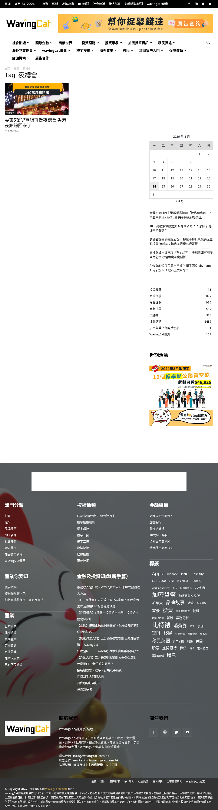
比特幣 (161, 625)
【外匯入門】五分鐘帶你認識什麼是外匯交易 (107, 657)
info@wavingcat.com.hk (91, 756)
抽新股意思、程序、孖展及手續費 (99, 670)
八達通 (200, 587)
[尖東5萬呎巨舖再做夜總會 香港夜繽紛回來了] (37, 99)
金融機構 (19, 58)
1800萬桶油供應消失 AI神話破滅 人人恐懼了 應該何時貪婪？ (180, 228)
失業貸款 (201, 603)
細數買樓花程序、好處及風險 (24, 600)
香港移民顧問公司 (161, 548)
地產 (191, 603)
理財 (55, 4)
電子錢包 (202, 648)
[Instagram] (196, 4)
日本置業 (11, 626)
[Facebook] (189, 4)
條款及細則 (80, 765)
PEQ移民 (196, 580)
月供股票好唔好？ (89, 683)
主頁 (7, 68)
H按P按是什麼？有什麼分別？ (97, 516)
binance (172, 574)
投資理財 (88, 43)
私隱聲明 (65, 765)
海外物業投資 (22, 50)
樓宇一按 (83, 535)
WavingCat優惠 (157, 4)
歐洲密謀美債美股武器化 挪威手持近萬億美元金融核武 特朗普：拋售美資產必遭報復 (181, 241)
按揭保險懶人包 (15, 593)
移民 (126, 50)
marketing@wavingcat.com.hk (96, 760)
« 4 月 (180, 201)
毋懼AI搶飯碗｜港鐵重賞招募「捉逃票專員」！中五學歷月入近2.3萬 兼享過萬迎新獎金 (180, 215)
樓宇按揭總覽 (86, 522)
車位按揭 (83, 561)
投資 (45, 4)
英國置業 (11, 645)
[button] (208, 43)
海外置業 (106, 50)
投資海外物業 (183, 611)
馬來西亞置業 (14, 665)
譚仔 (183, 648)
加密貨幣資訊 (138, 43)
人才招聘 (111, 765)
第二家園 (178, 641)
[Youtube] (210, 4)
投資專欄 (112, 43)
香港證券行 (156, 529)
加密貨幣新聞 (134, 4)
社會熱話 (99, 4)
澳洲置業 (11, 633)
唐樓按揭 (83, 548)
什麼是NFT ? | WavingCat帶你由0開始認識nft (108, 651)
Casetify (198, 574)
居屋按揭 (83, 554)
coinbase (159, 580)
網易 (190, 641)
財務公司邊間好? (160, 516)
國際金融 (42, 43)
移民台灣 (180, 633)
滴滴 (192, 626)
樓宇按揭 (83, 50)
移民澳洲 (192, 633)
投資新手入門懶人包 (90, 676)
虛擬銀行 (155, 522)
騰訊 (171, 655)
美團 (199, 641)
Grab (171, 580)
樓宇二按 (83, 541)
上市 (174, 587)
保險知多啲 (84, 689)
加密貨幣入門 (149, 50)
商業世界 (65, 43)
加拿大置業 (12, 658)
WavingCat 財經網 (56, 789)
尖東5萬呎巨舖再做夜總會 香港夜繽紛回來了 (35, 122)
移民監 (203, 633)
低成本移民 (186, 587)
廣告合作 (42, 58)
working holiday (160, 587)
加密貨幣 (164, 594)
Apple (158, 573)
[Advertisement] (181, 99)
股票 (155, 648)
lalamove (183, 581)
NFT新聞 (83, 4)
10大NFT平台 (158, 535)
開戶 (191, 648)
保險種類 (176, 50)
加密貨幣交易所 (159, 541)
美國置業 (11, 639)
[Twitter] (203, 4)
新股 (170, 618)
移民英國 (161, 640)
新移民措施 (158, 618)
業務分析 (182, 618)
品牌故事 (68, 4)
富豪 (156, 610)
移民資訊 (165, 43)
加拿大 (157, 603)
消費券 (180, 625)
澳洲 (201, 626)
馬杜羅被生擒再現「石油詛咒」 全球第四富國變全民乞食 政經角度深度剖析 (181, 255)
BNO (185, 574)
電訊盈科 (158, 656)
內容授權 (97, 765)
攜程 (196, 611)
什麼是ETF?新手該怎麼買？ (95, 664)
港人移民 (115, 4)
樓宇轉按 (83, 529)
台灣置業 (11, 652)
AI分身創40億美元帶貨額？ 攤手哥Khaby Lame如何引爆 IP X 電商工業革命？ (180, 268)
